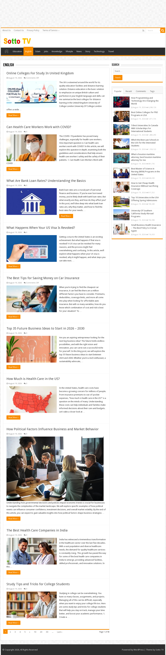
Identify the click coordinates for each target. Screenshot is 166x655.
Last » (59, 632)
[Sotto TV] (17, 40)
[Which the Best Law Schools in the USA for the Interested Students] (121, 143)
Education (17, 51)
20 (41, 632)
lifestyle (69, 51)
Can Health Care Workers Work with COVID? (38, 127)
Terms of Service (49, 30)
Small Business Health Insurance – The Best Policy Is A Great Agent (146, 228)
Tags (152, 91)
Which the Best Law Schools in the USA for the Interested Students (145, 143)
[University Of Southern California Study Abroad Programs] (121, 214)
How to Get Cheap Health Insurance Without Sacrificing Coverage (144, 186)
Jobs (46, 51)
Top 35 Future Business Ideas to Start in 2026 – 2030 (45, 328)
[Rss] (143, 31)
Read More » (13, 115)
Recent (129, 91)
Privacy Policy (33, 30)
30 (47, 632)
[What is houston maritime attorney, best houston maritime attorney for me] (121, 158)
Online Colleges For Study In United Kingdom (40, 73)
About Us (6, 30)
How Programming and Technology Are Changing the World (145, 101)
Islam (37, 51)
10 (35, 632)
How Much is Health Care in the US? (33, 379)
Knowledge (57, 51)
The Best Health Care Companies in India (37, 530)
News (79, 51)
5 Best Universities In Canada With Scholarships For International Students (144, 128)
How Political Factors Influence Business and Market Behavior (52, 429)
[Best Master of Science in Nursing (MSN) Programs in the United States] (121, 172)
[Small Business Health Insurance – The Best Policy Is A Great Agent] (121, 229)
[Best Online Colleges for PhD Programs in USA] (121, 116)
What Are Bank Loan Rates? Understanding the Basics (46, 181)
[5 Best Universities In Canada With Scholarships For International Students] (121, 129)
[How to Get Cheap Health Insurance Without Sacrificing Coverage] (121, 187)
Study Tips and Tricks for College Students (38, 584)
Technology (99, 51)
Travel (111, 51)
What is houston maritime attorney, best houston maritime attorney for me (146, 157)
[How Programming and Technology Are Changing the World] (121, 102)
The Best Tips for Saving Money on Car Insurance (42, 278)
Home (6, 51)
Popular (118, 91)
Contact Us (19, 30)
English (28, 51)
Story (87, 51)
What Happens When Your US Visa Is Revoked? (40, 228)
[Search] (162, 30)
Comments (141, 91)
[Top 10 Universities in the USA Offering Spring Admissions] (121, 201)
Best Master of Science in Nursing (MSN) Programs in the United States (145, 171)
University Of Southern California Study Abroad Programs (142, 213)
